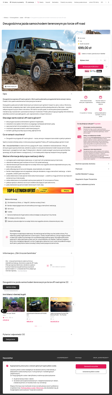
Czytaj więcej (22, 271)
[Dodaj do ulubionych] (106, 67)
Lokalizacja (30, 2)
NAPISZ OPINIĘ (11, 287)
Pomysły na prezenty (18, 2)
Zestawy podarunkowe (80, 2)
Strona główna (14, 17)
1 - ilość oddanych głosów (58, 267)
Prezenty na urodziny (66, 2)
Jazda (21, 17)
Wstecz (6, 17)
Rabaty (41, 2)
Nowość (48, 2)
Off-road (27, 17)
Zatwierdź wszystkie (91, 366)
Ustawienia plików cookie (91, 372)
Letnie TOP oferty (94, 2)
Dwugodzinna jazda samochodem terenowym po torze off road (48, 17)
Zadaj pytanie (10, 339)
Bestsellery (55, 2)
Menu (6, 2)
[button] (73, 304)
